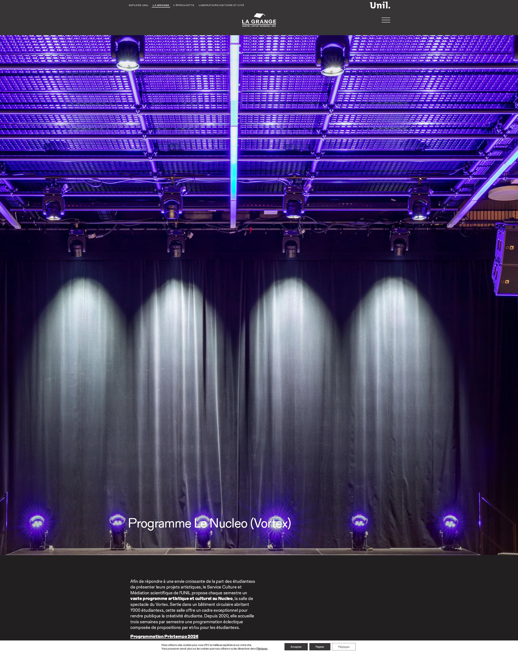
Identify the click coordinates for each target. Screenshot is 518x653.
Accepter (296, 646)
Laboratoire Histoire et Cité (221, 5)
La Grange (161, 5)
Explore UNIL (139, 5)
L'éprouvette (183, 5)
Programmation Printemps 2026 (164, 636)
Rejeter (319, 646)
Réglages (261, 648)
